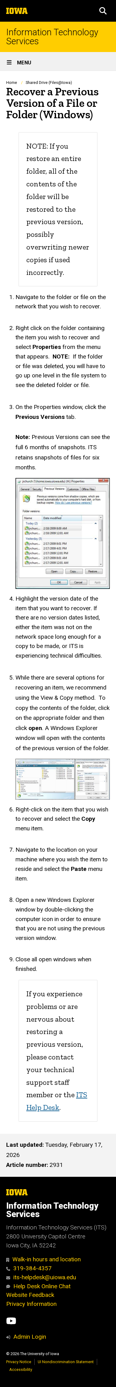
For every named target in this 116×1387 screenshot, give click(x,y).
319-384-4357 (32, 1268)
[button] (103, 11)
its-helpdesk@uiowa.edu (44, 1277)
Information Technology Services (52, 37)
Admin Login (29, 1336)
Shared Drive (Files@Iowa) (49, 82)
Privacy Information (31, 1303)
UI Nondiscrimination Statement (66, 1361)
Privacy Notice (18, 1361)
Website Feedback (30, 1294)
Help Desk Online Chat (42, 1286)
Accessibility (20, 1369)
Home (11, 82)
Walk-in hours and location (46, 1259)
